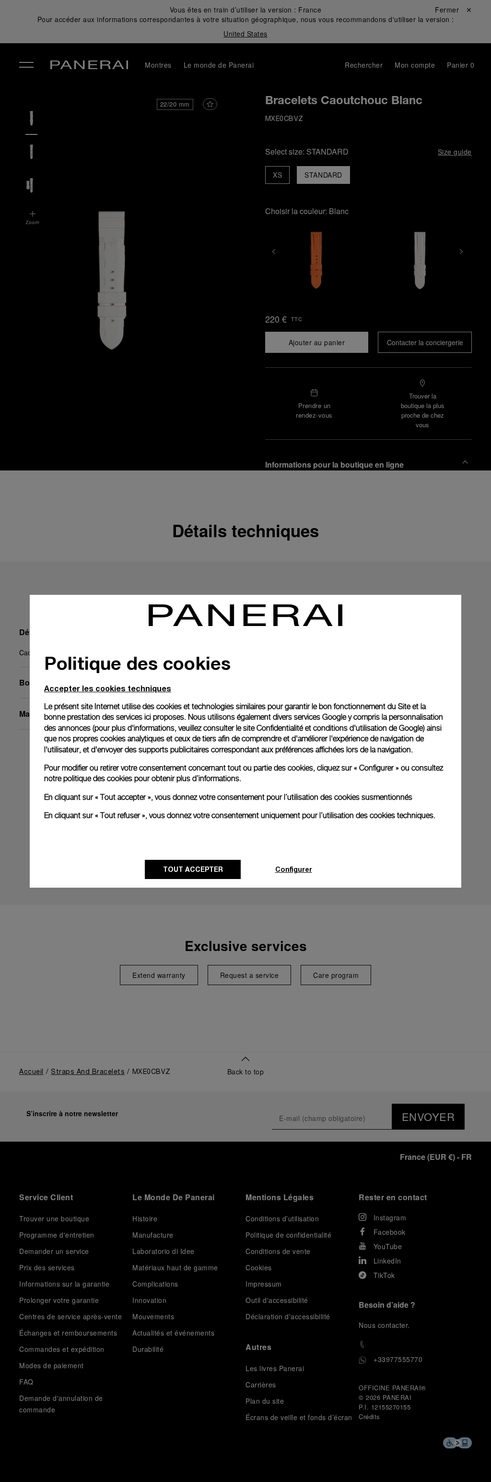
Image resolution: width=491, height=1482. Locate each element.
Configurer (293, 869)
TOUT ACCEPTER (193, 869)
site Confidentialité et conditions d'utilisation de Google (333, 728)
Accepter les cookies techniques (107, 688)
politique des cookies (97, 778)
